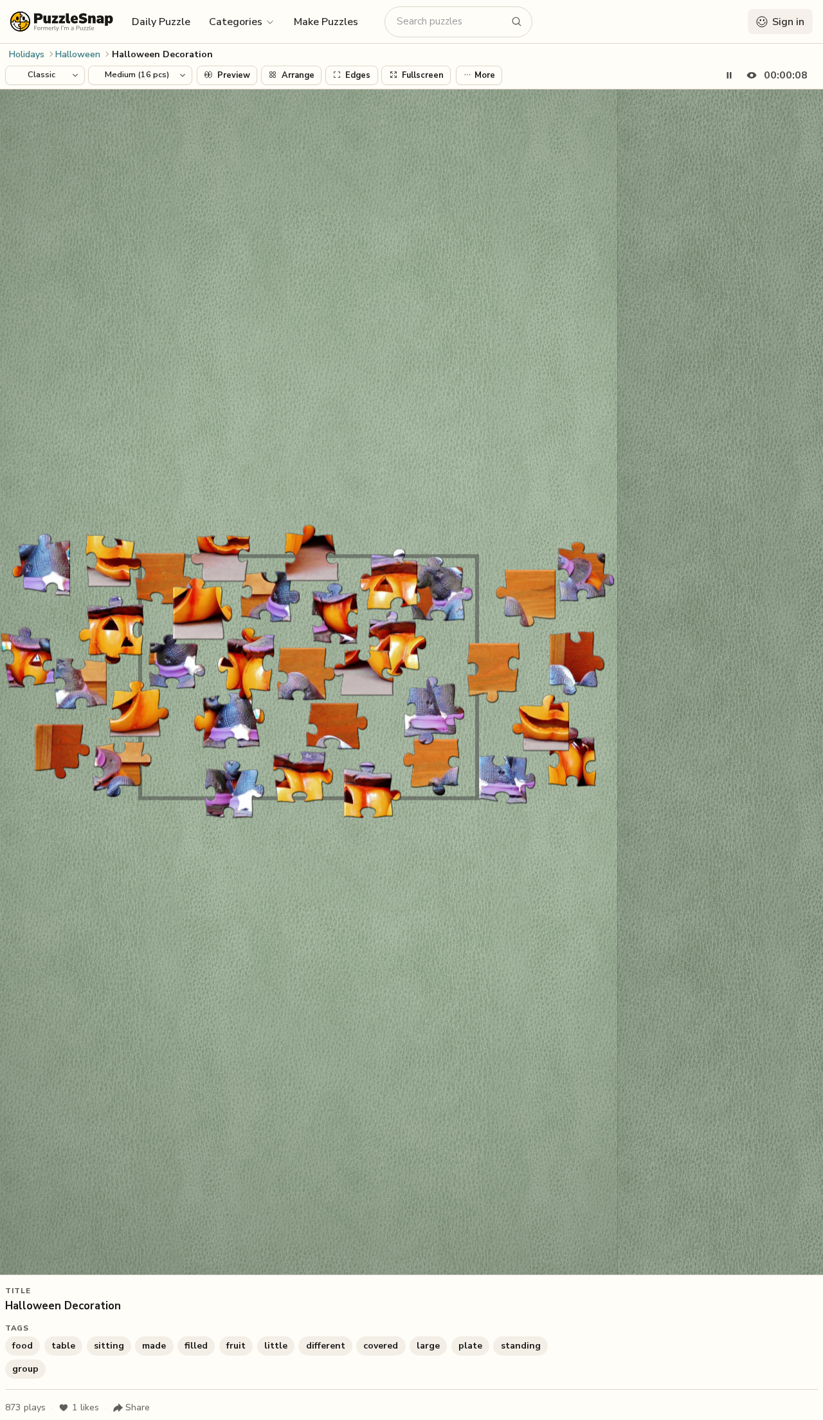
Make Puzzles (326, 22)
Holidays (26, 54)
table (63, 1346)
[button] (242, 21)
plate (470, 1346)
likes (85, 1407)
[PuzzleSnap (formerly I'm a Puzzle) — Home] (61, 21)
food (22, 1346)
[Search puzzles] (517, 22)
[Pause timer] (729, 75)
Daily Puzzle (161, 22)
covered (380, 1346)
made (154, 1346)
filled (196, 1346)
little (275, 1346)
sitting (109, 1346)
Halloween (77, 54)
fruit (236, 1346)
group (25, 1369)
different (325, 1346)
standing (521, 1346)
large (428, 1346)
